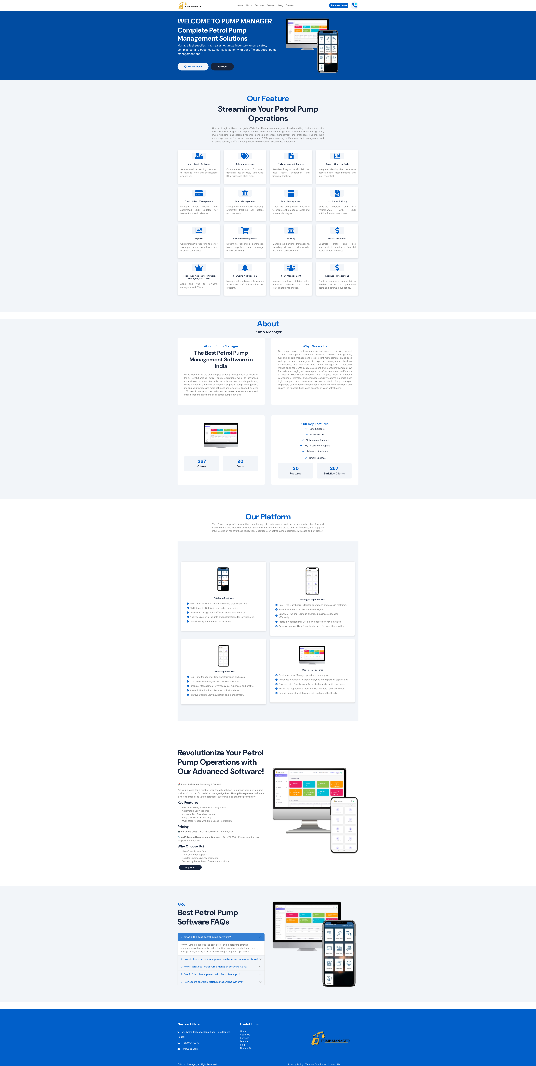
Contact (290, 5)
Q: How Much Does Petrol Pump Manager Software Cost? (213, 966)
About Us (245, 1034)
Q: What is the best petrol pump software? (205, 937)
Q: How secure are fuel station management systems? (212, 982)
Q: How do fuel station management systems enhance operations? (219, 959)
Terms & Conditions (315, 1064)
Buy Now (222, 66)
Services (259, 5)
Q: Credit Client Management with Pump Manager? (210, 974)
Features (271, 5)
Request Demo (339, 5)
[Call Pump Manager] (354, 5)
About (249, 5)
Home (240, 5)
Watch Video (195, 66)
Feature (244, 1041)
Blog (280, 5)
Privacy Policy (295, 1064)
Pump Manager (188, 1064)
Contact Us (246, 1048)
